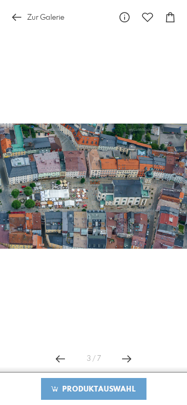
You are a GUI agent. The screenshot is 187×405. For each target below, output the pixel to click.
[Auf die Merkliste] (147, 17)
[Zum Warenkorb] (170, 17)
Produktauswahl (98, 389)
